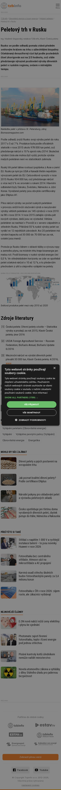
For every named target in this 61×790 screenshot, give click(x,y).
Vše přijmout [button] (31, 404)
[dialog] (31, 395)
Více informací (40, 392)
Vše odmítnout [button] (31, 412)
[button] (30, 397)
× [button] (54, 368)
